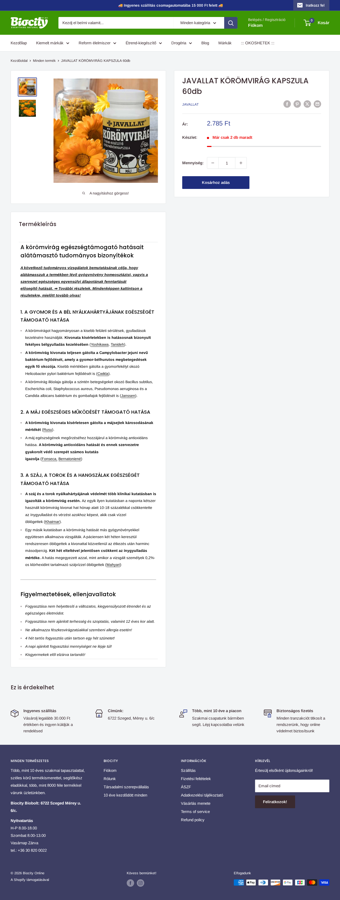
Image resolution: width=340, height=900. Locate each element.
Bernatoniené (69, 459)
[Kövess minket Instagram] (140, 883)
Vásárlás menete (195, 803)
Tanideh (117, 344)
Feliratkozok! (275, 801)
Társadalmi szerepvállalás (126, 787)
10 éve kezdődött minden (125, 795)
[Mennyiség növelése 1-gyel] (240, 162)
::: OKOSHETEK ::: (257, 43)
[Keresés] (230, 23)
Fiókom (255, 25)
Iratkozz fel (315, 5)
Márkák (225, 43)
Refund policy (193, 819)
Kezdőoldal (19, 61)
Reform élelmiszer (94, 43)
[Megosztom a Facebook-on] (287, 104)
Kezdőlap (19, 43)
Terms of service (195, 811)
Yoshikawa (100, 344)
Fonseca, (49, 459)
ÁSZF (186, 787)
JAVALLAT (190, 104)
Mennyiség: (193, 163)
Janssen (128, 395)
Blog (205, 43)
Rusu (47, 429)
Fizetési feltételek (196, 778)
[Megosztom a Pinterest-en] (297, 104)
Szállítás (188, 770)
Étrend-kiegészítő (141, 43)
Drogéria (178, 43)
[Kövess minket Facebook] (130, 883)
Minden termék (44, 61)
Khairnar (52, 522)
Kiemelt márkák (49, 43)
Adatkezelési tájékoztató (202, 795)
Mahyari (113, 564)
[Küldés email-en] (317, 104)
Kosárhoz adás (216, 182)
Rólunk (110, 778)
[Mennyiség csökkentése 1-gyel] (212, 162)
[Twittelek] (307, 104)
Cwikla (102, 373)
